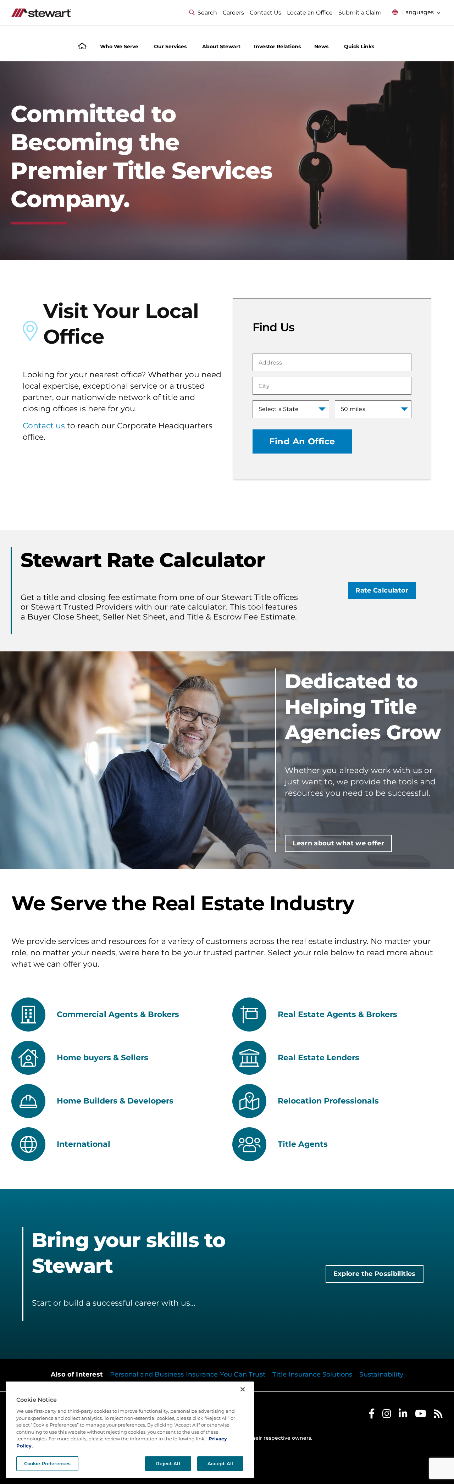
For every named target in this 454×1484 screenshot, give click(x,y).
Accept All (220, 1463)
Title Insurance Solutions (312, 1374)
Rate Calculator (381, 590)
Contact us (44, 425)
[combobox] (332, 362)
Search (207, 12)
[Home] (82, 47)
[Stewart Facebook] (372, 1415)
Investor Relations (277, 46)
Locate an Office (310, 12)
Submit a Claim (360, 12)
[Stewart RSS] (438, 1415)
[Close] (242, 1389)
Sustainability (381, 1374)
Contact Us (265, 12)
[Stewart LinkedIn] (403, 1415)
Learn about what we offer (338, 843)
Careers (233, 12)
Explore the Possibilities (374, 1274)
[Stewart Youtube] (420, 1415)
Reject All (168, 1463)
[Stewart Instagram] (386, 1415)
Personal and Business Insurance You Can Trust (187, 1374)
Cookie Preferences (47, 1463)
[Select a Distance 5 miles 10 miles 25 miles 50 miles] (373, 409)
